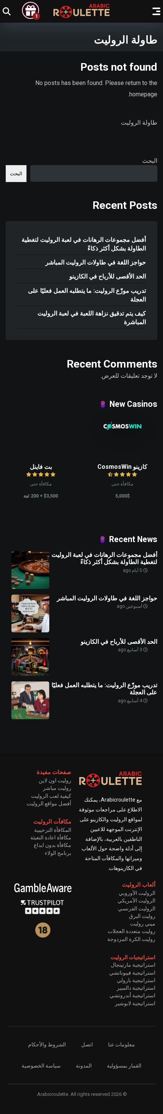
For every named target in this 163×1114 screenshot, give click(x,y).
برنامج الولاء (58, 853)
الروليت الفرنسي (136, 908)
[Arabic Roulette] (81, 11)
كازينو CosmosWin (122, 466)
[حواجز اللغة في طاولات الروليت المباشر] (30, 630)
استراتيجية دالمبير (136, 988)
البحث (149, 160)
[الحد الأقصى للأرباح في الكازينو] (30, 673)
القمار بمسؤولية (124, 1066)
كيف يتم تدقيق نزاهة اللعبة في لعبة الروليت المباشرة (92, 318)
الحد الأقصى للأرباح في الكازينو (107, 276)
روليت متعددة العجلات (131, 931)
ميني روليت (142, 924)
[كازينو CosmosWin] (122, 427)
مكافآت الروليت (52, 821)
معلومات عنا (121, 1044)
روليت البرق (142, 916)
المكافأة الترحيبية (52, 830)
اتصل (87, 1044)
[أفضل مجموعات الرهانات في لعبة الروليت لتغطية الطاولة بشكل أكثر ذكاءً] (30, 586)
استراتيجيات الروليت (133, 957)
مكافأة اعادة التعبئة (50, 837)
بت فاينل (41, 466)
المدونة (84, 1066)
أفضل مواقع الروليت (49, 803)
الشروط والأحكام (47, 1044)
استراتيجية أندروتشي (132, 995)
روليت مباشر (57, 788)
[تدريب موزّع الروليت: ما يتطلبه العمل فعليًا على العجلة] (30, 717)
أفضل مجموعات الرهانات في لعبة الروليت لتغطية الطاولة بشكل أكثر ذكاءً (84, 244)
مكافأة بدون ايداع (52, 845)
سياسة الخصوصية (41, 1066)
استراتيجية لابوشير (135, 1003)
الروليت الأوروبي (137, 893)
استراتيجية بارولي (136, 980)
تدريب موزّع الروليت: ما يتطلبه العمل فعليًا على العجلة (87, 295)
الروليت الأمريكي (136, 901)
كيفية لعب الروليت (51, 796)
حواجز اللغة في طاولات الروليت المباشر (95, 262)
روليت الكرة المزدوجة (131, 939)
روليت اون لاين (55, 780)
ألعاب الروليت (138, 884)
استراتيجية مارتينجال (133, 965)
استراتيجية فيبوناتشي (132, 973)
